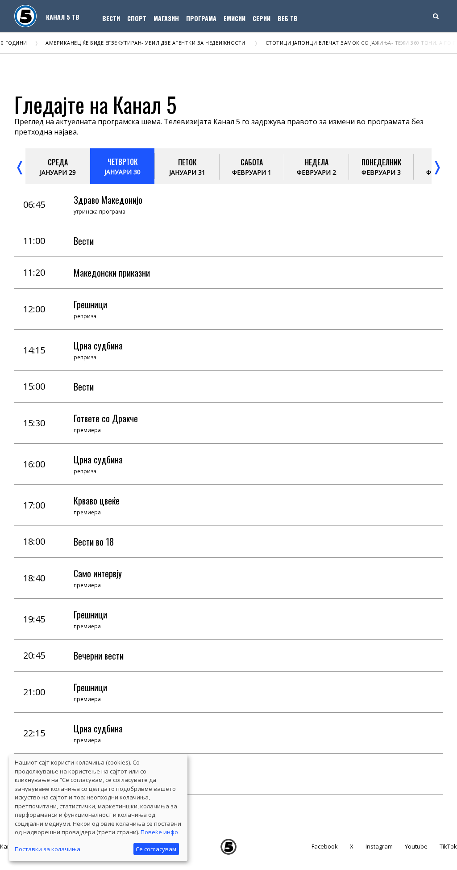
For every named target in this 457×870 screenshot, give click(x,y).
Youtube (416, 846)
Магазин (166, 18)
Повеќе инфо (159, 832)
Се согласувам (156, 849)
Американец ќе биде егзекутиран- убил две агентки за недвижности (133, 42)
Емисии (234, 18)
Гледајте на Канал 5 (95, 104)
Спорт (136, 18)
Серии (261, 18)
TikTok (448, 846)
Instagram (379, 846)
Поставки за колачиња (47, 849)
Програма (201, 18)
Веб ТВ (288, 18)
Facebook (325, 846)
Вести (111, 18)
